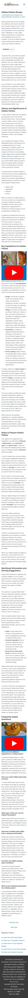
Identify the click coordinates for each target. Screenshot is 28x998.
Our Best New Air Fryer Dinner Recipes (13, 949)
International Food (8, 15)
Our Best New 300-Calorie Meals (11, 937)
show (11, 49)
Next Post (14, 927)
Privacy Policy (14, 981)
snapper (18, 823)
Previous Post (14, 922)
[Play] (14, 272)
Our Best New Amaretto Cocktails (12, 952)
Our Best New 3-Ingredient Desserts (13, 940)
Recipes (17, 15)
